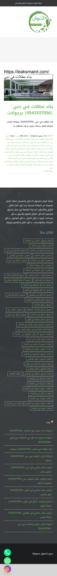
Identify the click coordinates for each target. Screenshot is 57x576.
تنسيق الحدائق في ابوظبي (40, 295)
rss (48, 422)
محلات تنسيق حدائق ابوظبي (40, 369)
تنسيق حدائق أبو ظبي (16, 295)
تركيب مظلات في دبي (22, 145)
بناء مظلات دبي (24, 142)
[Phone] (7, 552)
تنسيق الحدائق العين (43, 280)
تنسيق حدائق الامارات (43, 305)
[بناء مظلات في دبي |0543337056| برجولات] (28, 85)
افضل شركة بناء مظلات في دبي (23, 139)
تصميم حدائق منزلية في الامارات (38, 270)
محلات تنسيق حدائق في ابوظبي (38, 374)
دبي (17, 135)
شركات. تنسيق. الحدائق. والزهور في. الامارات (33, 334)
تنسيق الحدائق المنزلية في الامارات (37, 285)
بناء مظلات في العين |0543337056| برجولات (30, 449)
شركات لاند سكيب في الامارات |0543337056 (30, 431)
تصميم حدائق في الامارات (41, 260)
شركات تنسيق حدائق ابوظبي (40, 359)
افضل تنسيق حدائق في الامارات (38, 241)
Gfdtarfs (50, 135)
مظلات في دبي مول (45, 164)
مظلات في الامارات (11, 161)
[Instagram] (7, 569)
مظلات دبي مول (38, 158)
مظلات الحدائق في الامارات (20, 148)
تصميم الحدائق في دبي (16, 250)
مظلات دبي (49, 158)
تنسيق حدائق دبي (15, 309)
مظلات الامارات (36, 148)
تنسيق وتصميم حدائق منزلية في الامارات (35, 324)
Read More (48, 171)
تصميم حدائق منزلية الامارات (40, 265)
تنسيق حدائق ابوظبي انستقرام (39, 300)
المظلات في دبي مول (38, 142)
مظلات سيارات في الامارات (22, 158)
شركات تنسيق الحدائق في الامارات (37, 354)
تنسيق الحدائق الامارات (15, 275)
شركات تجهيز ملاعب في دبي (40, 339)
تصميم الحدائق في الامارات (40, 250)
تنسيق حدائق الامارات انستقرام (39, 309)
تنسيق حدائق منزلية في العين (39, 319)
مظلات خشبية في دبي (17, 155)
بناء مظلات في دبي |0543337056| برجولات (30, 109)
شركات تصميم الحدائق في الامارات (37, 344)
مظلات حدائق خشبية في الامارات (38, 388)
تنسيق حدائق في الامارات (41, 314)
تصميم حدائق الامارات (43, 255)
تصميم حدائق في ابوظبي (19, 255)
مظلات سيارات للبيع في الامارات (30, 161)
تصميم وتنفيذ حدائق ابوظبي (40, 275)
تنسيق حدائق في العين (17, 314)
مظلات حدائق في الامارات (35, 155)
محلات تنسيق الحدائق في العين (38, 364)
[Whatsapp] (7, 560)
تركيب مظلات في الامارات (40, 145)
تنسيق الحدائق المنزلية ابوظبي (18, 280)
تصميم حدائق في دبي (17, 260)
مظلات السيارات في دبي (29, 151)
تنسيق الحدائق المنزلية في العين (38, 290)
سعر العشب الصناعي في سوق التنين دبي (34, 329)
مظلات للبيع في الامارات (29, 164)
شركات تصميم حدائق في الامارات (38, 349)
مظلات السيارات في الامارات (40, 384)
